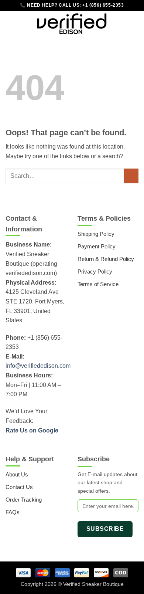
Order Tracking (24, 499)
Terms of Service (98, 284)
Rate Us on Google (32, 430)
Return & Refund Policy (106, 259)
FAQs (13, 512)
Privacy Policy (95, 271)
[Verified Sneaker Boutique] (72, 24)
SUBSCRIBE (105, 529)
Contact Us (19, 487)
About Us (17, 474)
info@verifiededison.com (38, 366)
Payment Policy (97, 246)
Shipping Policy (96, 234)
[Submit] (131, 176)
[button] (10, 24)
